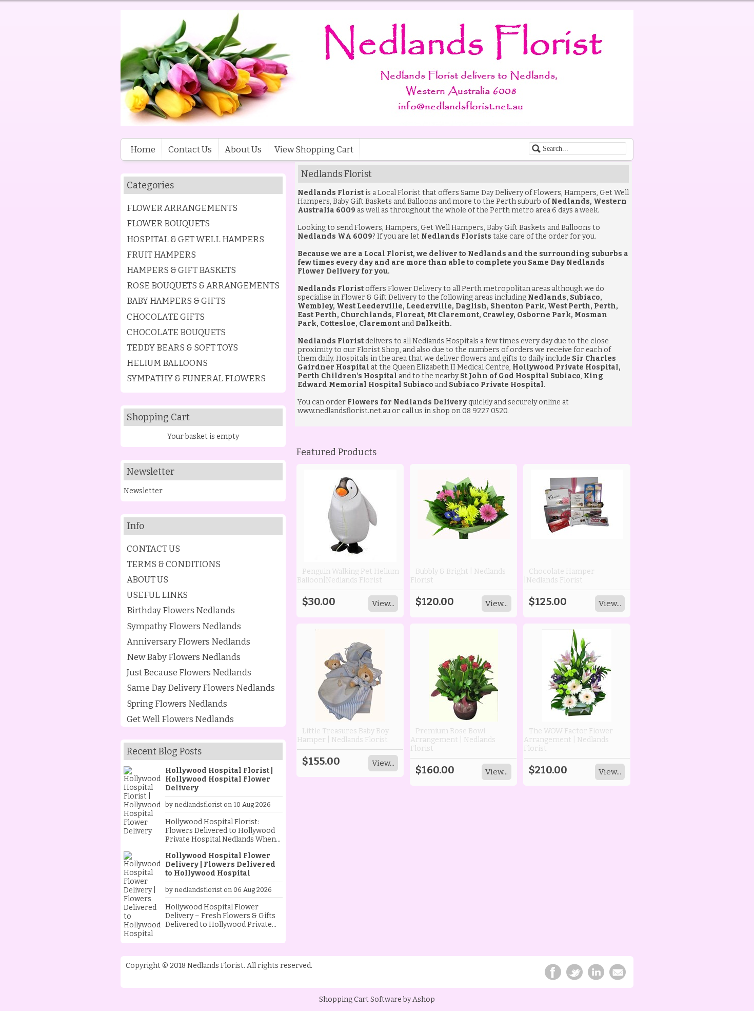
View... (383, 603)
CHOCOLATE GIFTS (166, 317)
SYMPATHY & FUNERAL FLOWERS (196, 378)
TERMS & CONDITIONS (174, 564)
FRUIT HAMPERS (161, 254)
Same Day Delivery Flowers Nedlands (201, 688)
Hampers (580, 192)
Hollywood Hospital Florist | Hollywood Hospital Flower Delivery (219, 779)
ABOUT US (147, 579)
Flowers (547, 192)
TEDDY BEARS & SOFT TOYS (182, 347)
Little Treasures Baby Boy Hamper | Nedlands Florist (343, 735)
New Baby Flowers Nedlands (184, 657)
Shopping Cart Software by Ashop (377, 999)
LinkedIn (596, 972)
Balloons (422, 201)
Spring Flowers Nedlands (177, 703)
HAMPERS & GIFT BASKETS (181, 270)
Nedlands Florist (330, 341)
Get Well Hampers (452, 227)
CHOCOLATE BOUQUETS (176, 332)
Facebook (553, 972)
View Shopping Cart (313, 149)
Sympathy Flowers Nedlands (184, 626)
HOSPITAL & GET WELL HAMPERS (195, 239)
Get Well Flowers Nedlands (180, 719)
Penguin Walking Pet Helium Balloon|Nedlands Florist (348, 576)
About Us (243, 149)
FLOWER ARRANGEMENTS (182, 208)
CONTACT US (153, 548)
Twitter (574, 972)
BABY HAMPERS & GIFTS (176, 301)
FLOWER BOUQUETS (168, 223)
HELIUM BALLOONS (167, 363)
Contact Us (190, 149)
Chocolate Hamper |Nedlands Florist (559, 576)
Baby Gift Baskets (362, 201)
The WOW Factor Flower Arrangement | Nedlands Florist (568, 740)
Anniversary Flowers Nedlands (188, 641)
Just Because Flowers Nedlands (189, 672)
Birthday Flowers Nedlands (181, 610)
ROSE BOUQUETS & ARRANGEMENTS (203, 285)
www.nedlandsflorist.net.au (344, 410)
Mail (617, 972)
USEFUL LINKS (157, 595)
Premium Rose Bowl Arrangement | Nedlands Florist (452, 740)
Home (142, 149)
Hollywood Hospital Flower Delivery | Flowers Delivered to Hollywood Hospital (220, 864)
